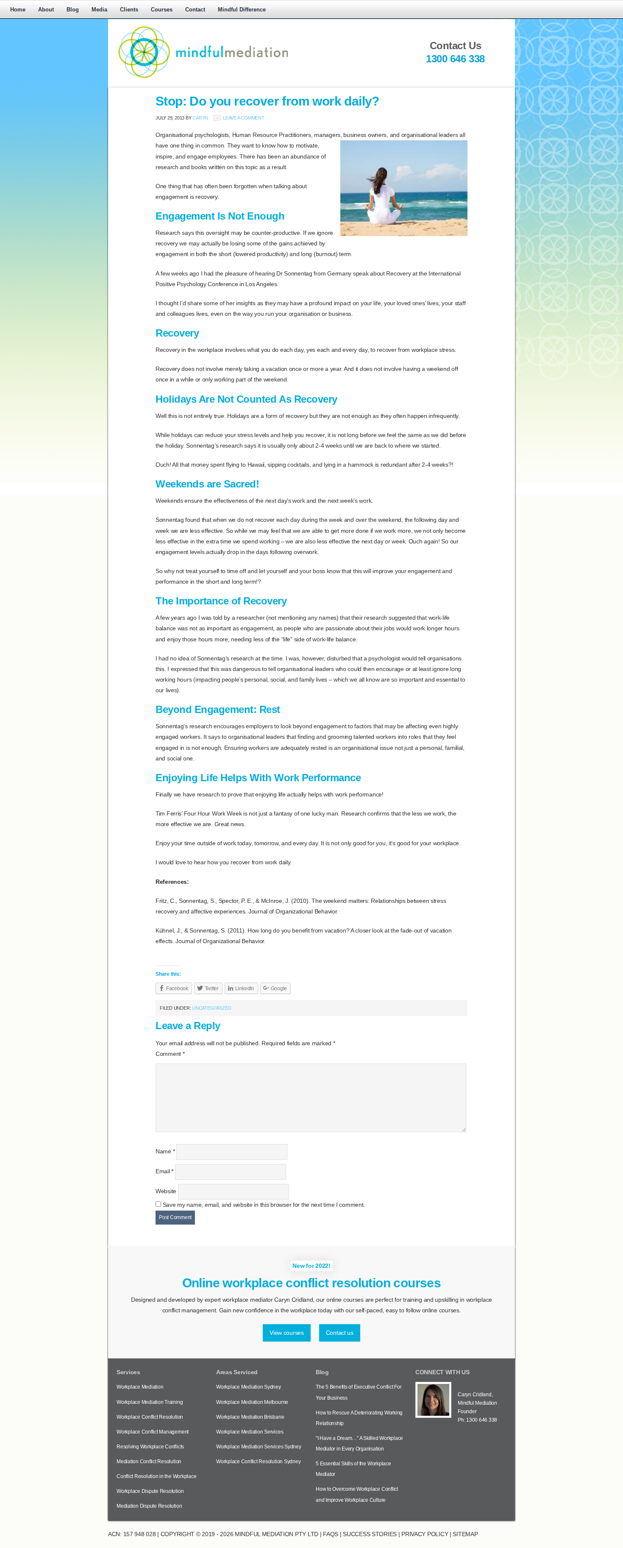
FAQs (330, 1534)
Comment (170, 1053)
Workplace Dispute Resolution (150, 1491)
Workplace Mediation (140, 1387)
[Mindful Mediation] (252, 78)
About (46, 9)
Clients (129, 9)
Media (99, 9)
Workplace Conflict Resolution (150, 1417)
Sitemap (465, 1534)
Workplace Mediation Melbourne (252, 1402)
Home (17, 9)
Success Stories (370, 1534)
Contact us (339, 1332)
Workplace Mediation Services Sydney (258, 1447)
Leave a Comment (243, 117)
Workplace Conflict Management (153, 1432)
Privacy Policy (424, 1534)
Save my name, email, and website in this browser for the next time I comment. (264, 1204)
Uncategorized (211, 1008)
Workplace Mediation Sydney (248, 1387)
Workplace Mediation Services (249, 1432)
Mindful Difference (242, 9)
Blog (73, 9)
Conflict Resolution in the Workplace (156, 1476)
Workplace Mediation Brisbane (250, 1417)
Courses (161, 9)
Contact (195, 9)
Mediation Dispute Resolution (149, 1506)
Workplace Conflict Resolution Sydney (258, 1461)
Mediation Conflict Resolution (149, 1461)
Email (164, 1171)
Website (166, 1191)
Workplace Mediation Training (150, 1402)
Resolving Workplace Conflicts (150, 1447)
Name (165, 1151)
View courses (287, 1332)
